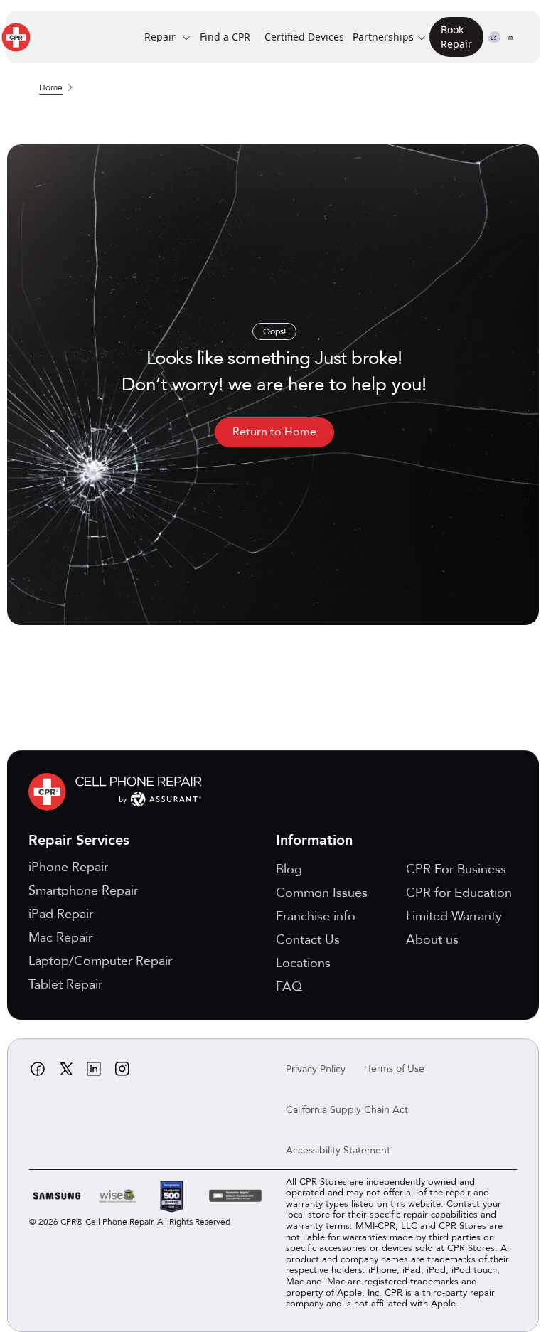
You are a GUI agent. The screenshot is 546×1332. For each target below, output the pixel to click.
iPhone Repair (68, 867)
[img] (118, 792)
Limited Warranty (454, 916)
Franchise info (315, 916)
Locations (303, 963)
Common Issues (322, 893)
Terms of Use (395, 1068)
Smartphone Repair (83, 891)
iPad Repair (60, 914)
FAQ (289, 987)
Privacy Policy (316, 1069)
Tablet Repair (65, 984)
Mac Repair (60, 938)
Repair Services (78, 840)
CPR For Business (456, 869)
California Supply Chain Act (347, 1110)
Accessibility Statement (338, 1150)
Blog (289, 869)
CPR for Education (459, 893)
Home (51, 87)
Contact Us (308, 940)
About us (432, 940)
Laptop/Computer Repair (100, 961)
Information (314, 840)
